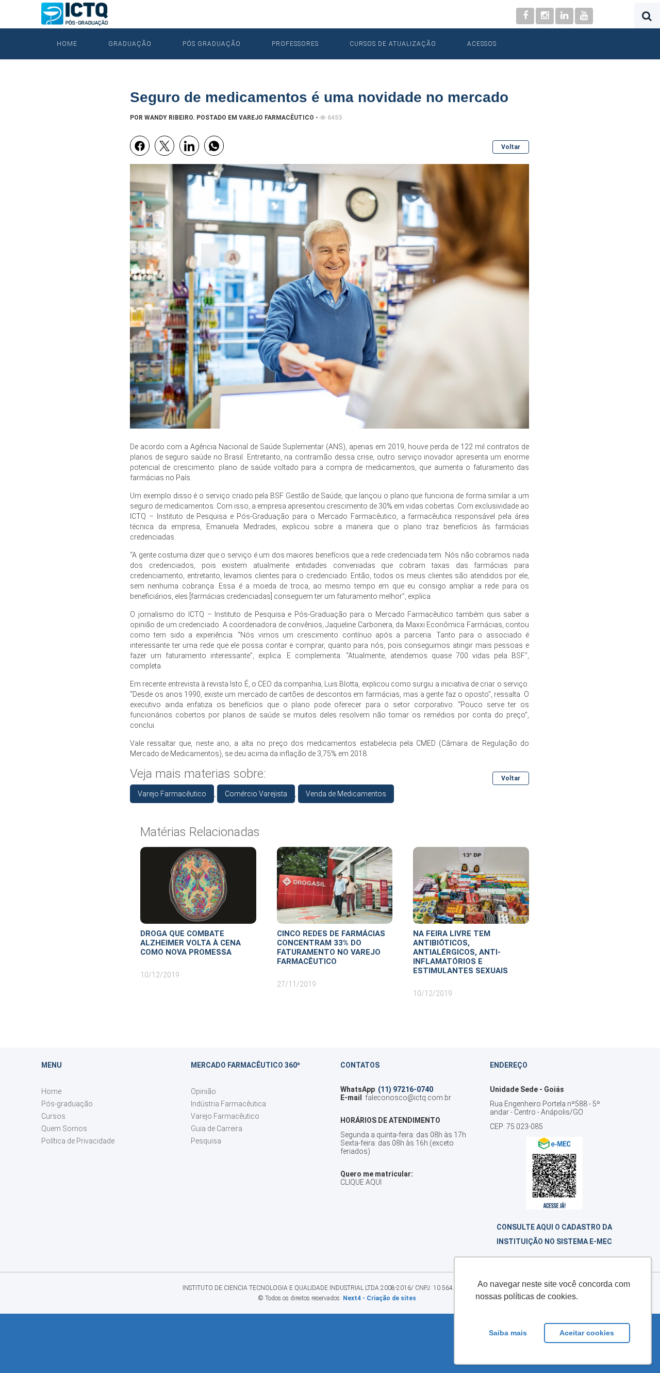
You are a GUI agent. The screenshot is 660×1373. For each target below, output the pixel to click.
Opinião (203, 1091)
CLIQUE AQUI (361, 1182)
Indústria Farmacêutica (228, 1104)
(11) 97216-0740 (405, 1089)
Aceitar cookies (586, 1333)
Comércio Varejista (256, 794)
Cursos (53, 1116)
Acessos (482, 43)
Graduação (130, 43)
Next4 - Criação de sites (379, 1298)
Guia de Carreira (216, 1128)
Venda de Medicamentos (346, 794)
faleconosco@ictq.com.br (408, 1097)
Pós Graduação (212, 43)
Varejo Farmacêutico (276, 117)
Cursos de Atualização (393, 43)
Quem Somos (64, 1128)
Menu (51, 1065)
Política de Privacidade (77, 1141)
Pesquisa (206, 1141)
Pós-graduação (67, 1104)
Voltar (510, 147)
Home (67, 43)
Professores (295, 43)
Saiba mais (508, 1333)
